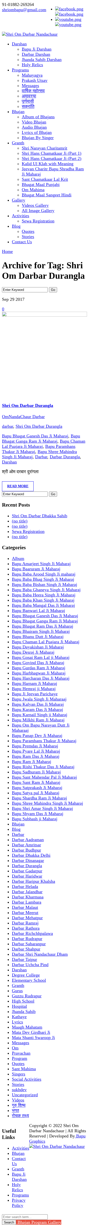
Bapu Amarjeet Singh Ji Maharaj (41, 563)
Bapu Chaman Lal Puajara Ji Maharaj (45, 641)
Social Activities (26, 1079)
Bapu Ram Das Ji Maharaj (35, 756)
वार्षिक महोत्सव (33, 90)
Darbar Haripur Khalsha (33, 881)
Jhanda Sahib (24, 1011)
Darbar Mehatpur (27, 917)
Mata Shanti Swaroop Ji (33, 1037)
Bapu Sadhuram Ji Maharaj (36, 771)
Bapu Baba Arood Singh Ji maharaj (43, 574)
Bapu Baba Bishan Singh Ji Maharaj (44, 584)
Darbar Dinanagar (28, 860)
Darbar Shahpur (26, 949)
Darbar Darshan (36, 54)
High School (23, 1001)
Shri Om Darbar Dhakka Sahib (39, 515)
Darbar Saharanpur (29, 943)
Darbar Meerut (25, 912)
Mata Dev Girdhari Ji (31, 1032)
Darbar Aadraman (28, 839)
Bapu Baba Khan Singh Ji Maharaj (43, 600)
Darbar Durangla (65, 456)
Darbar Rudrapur (27, 938)
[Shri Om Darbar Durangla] (44, 315)
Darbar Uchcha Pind (30, 964)
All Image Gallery (38, 210)
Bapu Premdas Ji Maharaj (35, 745)
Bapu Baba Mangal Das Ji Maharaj (43, 605)
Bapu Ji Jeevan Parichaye (35, 693)
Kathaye (19, 1016)
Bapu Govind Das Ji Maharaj (38, 662)
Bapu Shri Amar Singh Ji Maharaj (42, 808)
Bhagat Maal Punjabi (41, 184)
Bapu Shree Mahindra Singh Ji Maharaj (47, 803)
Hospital (19, 1006)
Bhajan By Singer (38, 137)
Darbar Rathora (26, 928)
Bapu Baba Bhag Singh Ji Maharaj (43, 579)
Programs (20, 69)
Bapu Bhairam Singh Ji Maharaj (41, 631)
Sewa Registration (38, 220)
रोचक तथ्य (20, 1115)
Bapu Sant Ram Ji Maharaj (36, 782)
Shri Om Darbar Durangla (27, 405)
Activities (20, 215)
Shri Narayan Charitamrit (44, 148)
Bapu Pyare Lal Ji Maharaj (36, 751)
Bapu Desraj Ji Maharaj (33, 652)
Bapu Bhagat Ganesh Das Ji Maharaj (35, 435)
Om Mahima (33, 189)
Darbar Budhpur (26, 850)
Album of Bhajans (38, 116)
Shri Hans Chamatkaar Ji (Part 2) (51, 158)
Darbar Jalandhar (27, 891)
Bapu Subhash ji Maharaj (34, 818)
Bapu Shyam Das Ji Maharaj (37, 813)
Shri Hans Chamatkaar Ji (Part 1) (51, 153)
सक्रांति (28, 106)
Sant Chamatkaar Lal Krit (45, 179)
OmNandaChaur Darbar (23, 416)
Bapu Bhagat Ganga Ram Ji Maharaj (41, 438)
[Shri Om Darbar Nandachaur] (30, 34)
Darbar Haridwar (27, 876)
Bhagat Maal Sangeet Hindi (46, 194)
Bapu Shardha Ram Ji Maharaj (39, 798)
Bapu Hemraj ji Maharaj (34, 688)
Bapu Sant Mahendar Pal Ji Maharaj (44, 777)
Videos (18, 1100)
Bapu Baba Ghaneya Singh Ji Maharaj (46, 589)
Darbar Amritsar (26, 844)
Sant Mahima (24, 1068)
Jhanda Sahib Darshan (42, 59)
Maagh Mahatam (27, 1027)
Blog (16, 226)
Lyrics (17, 1021)
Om (15, 1047)
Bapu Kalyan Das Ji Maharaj (38, 704)
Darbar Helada (25, 886)
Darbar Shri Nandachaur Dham (40, 954)
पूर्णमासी (28, 101)
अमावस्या (29, 95)
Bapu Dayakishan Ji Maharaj (38, 646)
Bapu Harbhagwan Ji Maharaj (39, 673)
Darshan (19, 43)
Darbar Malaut (25, 907)
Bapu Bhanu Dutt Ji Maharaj (38, 636)
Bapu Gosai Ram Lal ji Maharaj (40, 657)
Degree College (26, 975)
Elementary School (29, 980)
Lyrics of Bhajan (37, 132)
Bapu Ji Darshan (36, 49)
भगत (15, 1110)
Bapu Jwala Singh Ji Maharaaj (39, 699)
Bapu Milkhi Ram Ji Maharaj (38, 719)
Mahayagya (32, 75)
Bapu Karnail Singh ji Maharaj (39, 714)
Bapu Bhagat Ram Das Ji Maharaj (42, 626)
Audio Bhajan (34, 127)
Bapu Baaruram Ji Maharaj (36, 568)
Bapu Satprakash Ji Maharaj (37, 787)
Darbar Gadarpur (27, 870)
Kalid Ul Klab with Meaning (47, 163)
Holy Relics (32, 64)
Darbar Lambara (26, 902)
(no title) (19, 521)
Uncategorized (25, 1094)
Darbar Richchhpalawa (32, 933)
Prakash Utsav (34, 80)
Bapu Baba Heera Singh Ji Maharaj (43, 594)
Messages (30, 85)
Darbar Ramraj (25, 922)
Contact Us (22, 241)
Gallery (18, 200)
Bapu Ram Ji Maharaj (31, 761)
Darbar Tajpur (24, 959)
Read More (17, 486)
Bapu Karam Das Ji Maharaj (37, 709)
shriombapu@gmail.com (24, 9)
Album (18, 558)
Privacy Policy (18, 1203)
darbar (7, 426)
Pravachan (21, 1053)
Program (19, 1058)
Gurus (17, 990)
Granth (18, 142)
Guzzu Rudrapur (27, 995)
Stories (28, 236)
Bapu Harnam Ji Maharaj (34, 683)
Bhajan (18, 111)
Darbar (41, 456)
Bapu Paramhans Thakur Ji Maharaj (44, 740)
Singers (18, 1074)
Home (7, 251)
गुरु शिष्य (18, 1105)
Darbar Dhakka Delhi (31, 855)
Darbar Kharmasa (28, 896)
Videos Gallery (35, 205)
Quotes (28, 231)
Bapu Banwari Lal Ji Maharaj (38, 610)
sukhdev (19, 1089)
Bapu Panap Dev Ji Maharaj (37, 735)
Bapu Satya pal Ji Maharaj (35, 792)
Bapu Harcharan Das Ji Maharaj (40, 678)
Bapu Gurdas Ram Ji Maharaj (38, 667)
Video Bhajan (34, 122)
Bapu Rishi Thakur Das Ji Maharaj (43, 766)
